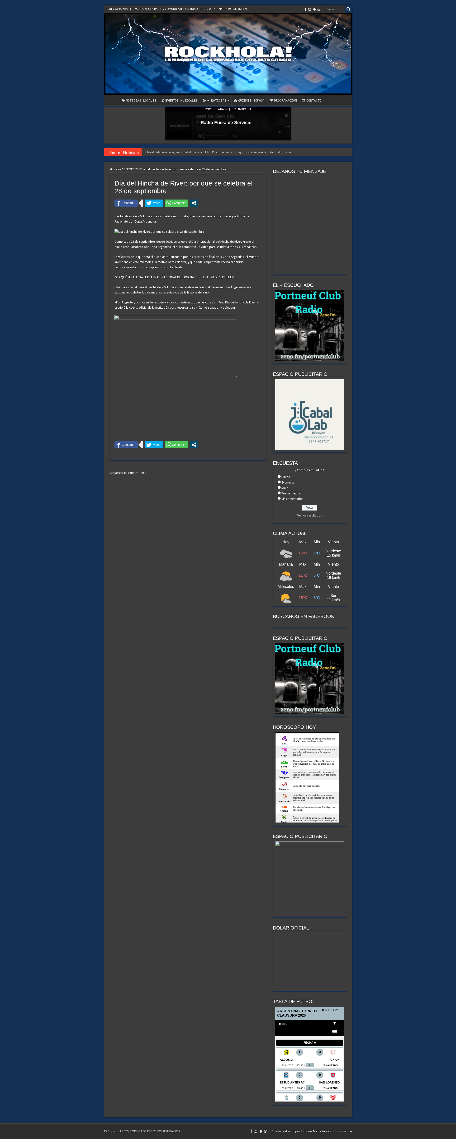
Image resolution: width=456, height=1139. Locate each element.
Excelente (287, 482)
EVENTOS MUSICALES (181, 100)
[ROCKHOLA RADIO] (228, 54)
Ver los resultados (309, 515)
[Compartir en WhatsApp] (176, 203)
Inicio (117, 169)
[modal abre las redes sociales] (194, 203)
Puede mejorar (291, 493)
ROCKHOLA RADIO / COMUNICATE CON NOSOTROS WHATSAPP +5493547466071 (192, 9)
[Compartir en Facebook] (126, 203)
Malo (284, 488)
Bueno (285, 477)
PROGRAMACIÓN (285, 100)
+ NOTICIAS (216, 100)
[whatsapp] (319, 9)
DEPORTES (131, 169)
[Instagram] (310, 9)
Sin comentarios (292, 499)
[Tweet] (154, 203)
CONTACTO (314, 100)
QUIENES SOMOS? (251, 100)
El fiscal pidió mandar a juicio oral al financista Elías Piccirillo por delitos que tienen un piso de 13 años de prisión (217, 152)
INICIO (112, 100)
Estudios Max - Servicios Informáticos (326, 1131)
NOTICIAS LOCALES (141, 100)
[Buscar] (348, 9)
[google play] (314, 9)
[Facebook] (305, 9)
